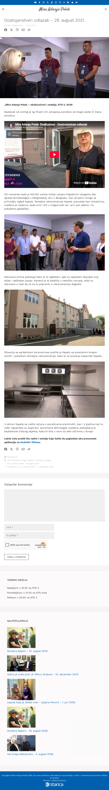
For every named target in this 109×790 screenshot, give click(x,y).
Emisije (7, 25)
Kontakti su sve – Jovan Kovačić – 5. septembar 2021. (30, 467)
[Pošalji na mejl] (23, 30)
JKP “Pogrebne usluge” (17, 460)
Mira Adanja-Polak (54, 9)
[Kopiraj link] (29, 30)
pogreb (48, 460)
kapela (31, 460)
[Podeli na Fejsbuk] (5, 30)
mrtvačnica (39, 460)
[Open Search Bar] (106, 9)
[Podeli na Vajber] (17, 30)
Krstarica (62, 781)
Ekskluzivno (18, 25)
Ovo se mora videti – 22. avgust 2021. (23, 463)
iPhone (36, 442)
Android (25, 442)
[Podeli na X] (11, 30)
